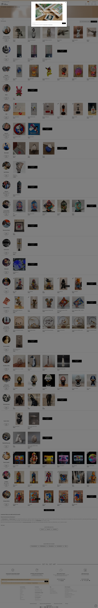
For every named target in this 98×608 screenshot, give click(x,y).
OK (63, 23)
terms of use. (50, 24)
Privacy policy (46, 24)
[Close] (65, 2)
